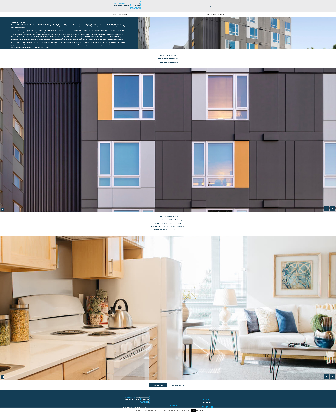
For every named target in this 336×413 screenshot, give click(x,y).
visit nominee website (158, 385)
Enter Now (203, 6)
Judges (214, 6)
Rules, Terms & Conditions (176, 401)
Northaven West (122, 14)
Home (114, 14)
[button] (3, 209)
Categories (195, 6)
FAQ (209, 6)
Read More (199, 410)
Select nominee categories (214, 14)
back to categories (178, 385)
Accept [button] (193, 410)
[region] (168, 140)
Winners (220, 6)
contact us (208, 399)
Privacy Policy (173, 405)
